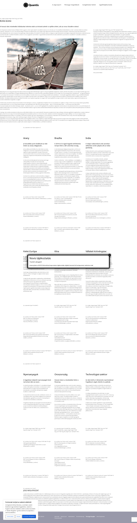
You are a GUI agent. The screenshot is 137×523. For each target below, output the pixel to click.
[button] (62, 5)
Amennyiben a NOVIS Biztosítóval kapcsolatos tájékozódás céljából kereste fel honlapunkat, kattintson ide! (61, 265)
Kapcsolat (56, 516)
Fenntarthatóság (80, 516)
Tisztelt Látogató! (35, 262)
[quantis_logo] (31, 5)
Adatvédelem (71, 516)
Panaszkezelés (58, 518)
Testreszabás (10, 516)
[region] (20, 510)
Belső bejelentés (101, 516)
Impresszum (64, 516)
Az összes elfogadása (29, 516)
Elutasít (18, 516)
